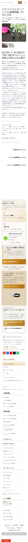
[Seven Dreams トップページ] (7, 2)
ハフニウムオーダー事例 (17, 19)
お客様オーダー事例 (13, 18)
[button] (24, 32)
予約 (20, 2)
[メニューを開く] (24, 2)
